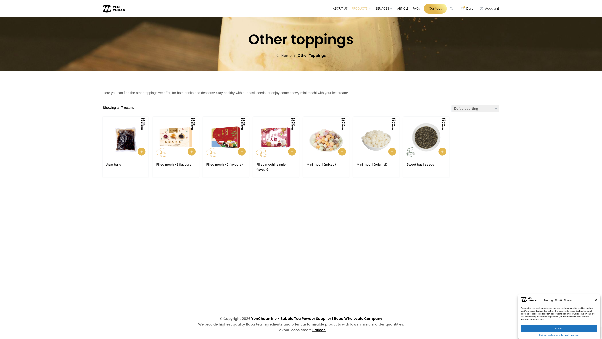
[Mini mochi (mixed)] (326, 137)
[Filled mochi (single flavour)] (276, 137)
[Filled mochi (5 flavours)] (226, 137)
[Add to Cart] (141, 152)
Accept (559, 328)
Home (286, 55)
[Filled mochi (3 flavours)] (176, 137)
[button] (595, 300)
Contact (435, 8)
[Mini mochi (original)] (376, 137)
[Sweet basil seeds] (426, 137)
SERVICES (382, 8)
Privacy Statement (570, 335)
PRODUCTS (360, 8)
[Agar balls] (125, 137)
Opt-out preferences (549, 335)
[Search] (450, 8)
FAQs (416, 8)
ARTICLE (403, 8)
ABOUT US (340, 8)
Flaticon (319, 330)
